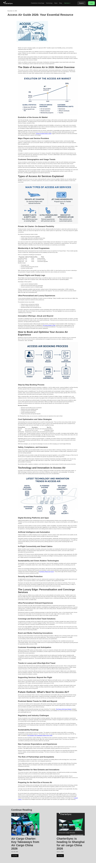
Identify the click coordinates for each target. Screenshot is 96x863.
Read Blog (14, 855)
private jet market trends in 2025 (43, 133)
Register (81, 3)
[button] (67, 3)
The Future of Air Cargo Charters (64, 709)
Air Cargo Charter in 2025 (49, 325)
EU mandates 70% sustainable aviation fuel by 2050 (40, 735)
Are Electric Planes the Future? (46, 571)
